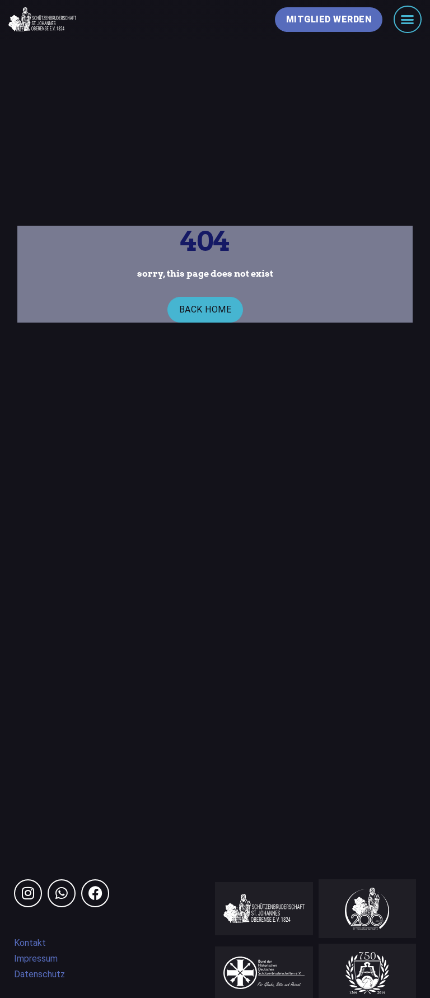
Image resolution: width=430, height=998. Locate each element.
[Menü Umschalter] (408, 19)
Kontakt (30, 943)
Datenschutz (39, 974)
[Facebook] (95, 893)
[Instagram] (28, 893)
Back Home (205, 309)
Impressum (36, 958)
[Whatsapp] (62, 893)
